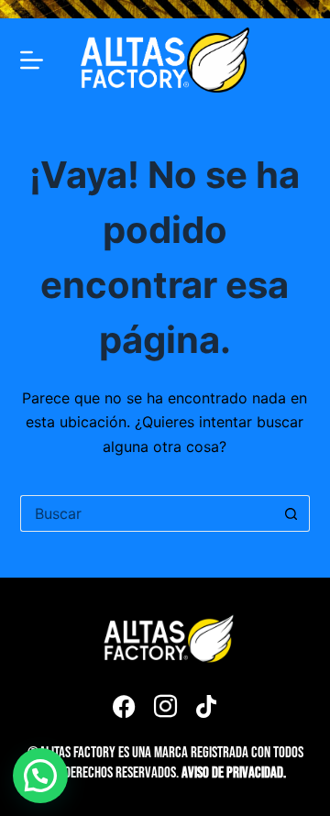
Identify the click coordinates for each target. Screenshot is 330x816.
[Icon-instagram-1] (165, 706)
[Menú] (31, 60)
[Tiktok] (206, 706)
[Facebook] (123, 706)
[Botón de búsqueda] (291, 513)
